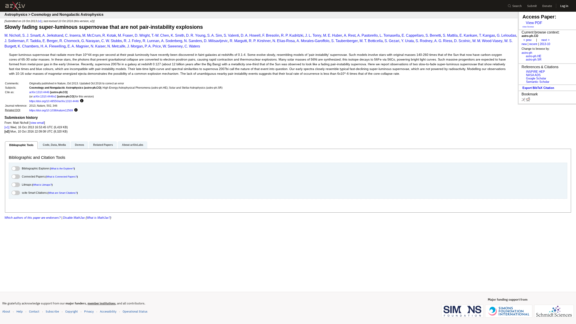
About (6, 311)
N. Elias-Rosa (283, 41)
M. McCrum (91, 35)
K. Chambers (28, 46)
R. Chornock (69, 41)
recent (533, 44)
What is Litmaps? (42, 184)
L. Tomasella (390, 35)
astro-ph (527, 52)
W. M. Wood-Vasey (487, 41)
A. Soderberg (171, 41)
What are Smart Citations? (62, 192)
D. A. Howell (251, 35)
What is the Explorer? (62, 168)
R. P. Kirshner (260, 41)
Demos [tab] (79, 144)
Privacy (89, 311)
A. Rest (350, 35)
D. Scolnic (462, 41)
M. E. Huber (332, 35)
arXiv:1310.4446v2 (44, 96)
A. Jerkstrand (52, 35)
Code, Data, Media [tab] (54, 144)
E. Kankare (468, 35)
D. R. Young (195, 35)
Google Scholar (536, 78)
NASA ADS (533, 75)
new (524, 44)
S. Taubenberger (344, 41)
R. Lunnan (151, 41)
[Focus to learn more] (81, 101)
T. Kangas (487, 35)
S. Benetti (433, 35)
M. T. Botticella (371, 41)
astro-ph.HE (533, 56)
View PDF (534, 23)
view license (528, 27)
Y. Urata (407, 41)
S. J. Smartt (31, 35)
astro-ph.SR (533, 59)
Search (517, 6)
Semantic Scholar (537, 81)
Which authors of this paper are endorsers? (32, 217)
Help (19, 311)
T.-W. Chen (160, 35)
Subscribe (52, 311)
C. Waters (192, 46)
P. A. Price (153, 46)
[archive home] (15, 6)
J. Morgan (135, 46)
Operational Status (135, 311)
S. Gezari (392, 41)
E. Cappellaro (413, 35)
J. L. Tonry (313, 35)
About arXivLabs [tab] (132, 144)
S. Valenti (231, 35)
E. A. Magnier (78, 46)
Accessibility (108, 311)
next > (545, 40)
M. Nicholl (12, 35)
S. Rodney (424, 41)
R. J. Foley (132, 41)
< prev (527, 40)
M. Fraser (125, 35)
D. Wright (142, 35)
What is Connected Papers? (61, 176)
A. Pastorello (367, 35)
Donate (547, 6)
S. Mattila (450, 35)
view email (37, 122)
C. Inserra (73, 35)
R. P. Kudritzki (292, 35)
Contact (34, 311)
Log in (564, 6)
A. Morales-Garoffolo (313, 41)
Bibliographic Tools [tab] (21, 145)
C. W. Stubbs (111, 41)
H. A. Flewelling (53, 46)
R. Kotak (109, 35)
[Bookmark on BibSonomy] (524, 100)
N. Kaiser (98, 46)
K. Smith (177, 35)
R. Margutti (238, 41)
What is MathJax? (98, 217)
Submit (532, 6)
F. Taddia (33, 41)
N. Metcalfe (116, 46)
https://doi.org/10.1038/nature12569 (51, 110)
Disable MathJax (74, 217)
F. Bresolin (270, 35)
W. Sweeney (173, 46)
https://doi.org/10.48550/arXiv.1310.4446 (54, 101)
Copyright (71, 311)
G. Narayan (90, 41)
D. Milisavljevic (216, 41)
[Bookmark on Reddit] (528, 100)
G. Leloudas (506, 35)
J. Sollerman (14, 41)
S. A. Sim (214, 35)
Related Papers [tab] (103, 144)
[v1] (6, 127)
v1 (39, 21)
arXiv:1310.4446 (39, 92)
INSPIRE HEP (535, 71)
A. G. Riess (443, 41)
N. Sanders (193, 41)
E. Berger (50, 41)
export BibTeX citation (538, 88)
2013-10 (545, 44)
